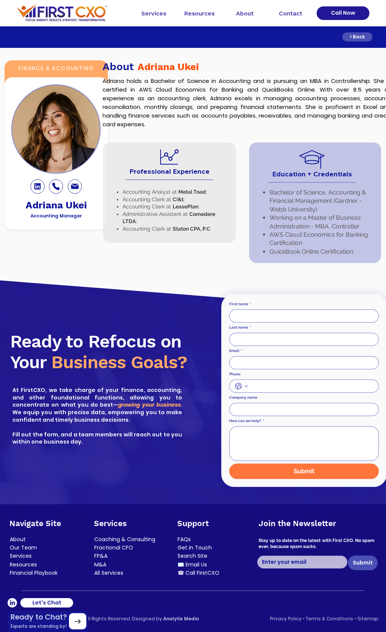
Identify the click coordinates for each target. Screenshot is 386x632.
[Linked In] (37, 186)
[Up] (77, 621)
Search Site (192, 556)
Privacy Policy (286, 618)
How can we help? (246, 421)
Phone (234, 374)
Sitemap (367, 618)
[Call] (56, 186)
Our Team (23, 547)
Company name (243, 397)
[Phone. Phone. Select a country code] (241, 386)
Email (235, 351)
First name (240, 304)
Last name (240, 327)
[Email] (75, 186)
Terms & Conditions (330, 618)
